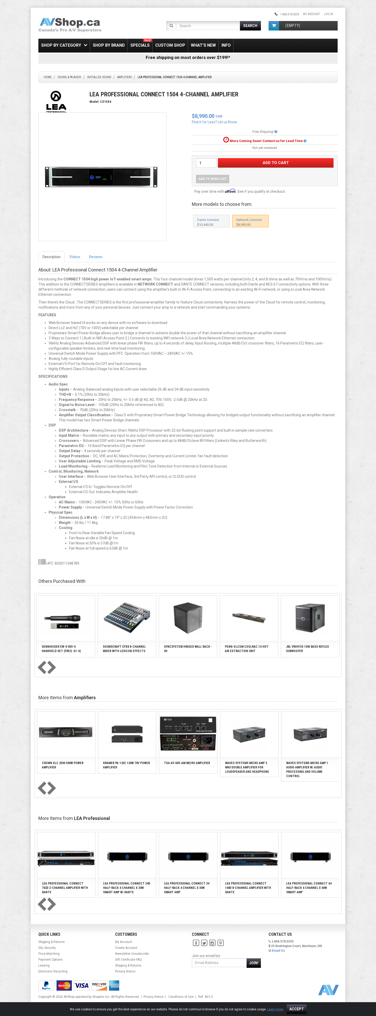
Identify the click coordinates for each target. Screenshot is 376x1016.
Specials (140, 43)
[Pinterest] (220, 943)
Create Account (126, 948)
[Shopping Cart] (274, 26)
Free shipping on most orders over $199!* (188, 57)
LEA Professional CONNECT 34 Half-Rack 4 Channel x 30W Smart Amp (186, 888)
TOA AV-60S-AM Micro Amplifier (187, 763)
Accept (296, 1009)
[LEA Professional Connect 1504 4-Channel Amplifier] (103, 177)
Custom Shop (170, 45)
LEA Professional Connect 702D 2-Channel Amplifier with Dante (65, 888)
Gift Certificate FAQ (128, 959)
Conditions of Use (181, 997)
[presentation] (42, 668)
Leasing (44, 965)
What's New (203, 45)
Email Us (278, 950)
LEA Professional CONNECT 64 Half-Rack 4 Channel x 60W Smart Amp (308, 888)
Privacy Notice (125, 971)
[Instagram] (212, 943)
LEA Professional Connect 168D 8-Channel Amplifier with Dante (248, 888)
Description (51, 257)
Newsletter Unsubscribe (132, 954)
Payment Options (50, 959)
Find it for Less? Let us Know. (215, 122)
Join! (253, 963)
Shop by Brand (109, 45)
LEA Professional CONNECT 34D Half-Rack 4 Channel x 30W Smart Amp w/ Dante (126, 888)
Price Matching (49, 954)
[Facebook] (196, 943)
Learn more (275, 1009)
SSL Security (47, 948)
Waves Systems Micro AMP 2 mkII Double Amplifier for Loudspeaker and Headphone (247, 767)
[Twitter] (204, 943)
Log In (328, 14)
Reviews (96, 257)
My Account (311, 14)
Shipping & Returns (51, 942)
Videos (74, 257)
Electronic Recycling (53, 971)
